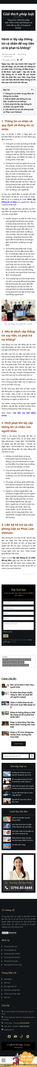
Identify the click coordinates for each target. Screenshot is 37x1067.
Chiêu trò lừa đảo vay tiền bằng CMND (21, 819)
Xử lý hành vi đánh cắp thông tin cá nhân (15, 665)
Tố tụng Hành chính (12, 953)
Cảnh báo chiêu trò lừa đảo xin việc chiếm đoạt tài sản (23, 832)
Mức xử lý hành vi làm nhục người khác (22, 686)
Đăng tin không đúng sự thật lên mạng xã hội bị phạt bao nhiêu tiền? (22, 714)
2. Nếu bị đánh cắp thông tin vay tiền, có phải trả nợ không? (17, 100)
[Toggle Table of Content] (32, 90)
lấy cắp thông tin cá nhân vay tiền (13, 662)
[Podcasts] (27, 1037)
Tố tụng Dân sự (10, 950)
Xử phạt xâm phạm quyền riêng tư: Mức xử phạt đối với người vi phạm (21, 694)
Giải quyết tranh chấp (13, 964)
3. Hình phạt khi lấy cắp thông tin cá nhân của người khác (17, 105)
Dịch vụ (7, 982)
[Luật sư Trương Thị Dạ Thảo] (18, 873)
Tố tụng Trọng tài (11, 961)
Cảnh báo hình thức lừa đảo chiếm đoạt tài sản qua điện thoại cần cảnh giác (21, 825)
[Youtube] (15, 1037)
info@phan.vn (9, 1030)
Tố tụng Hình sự (10, 946)
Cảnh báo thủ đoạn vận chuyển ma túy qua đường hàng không (23, 787)
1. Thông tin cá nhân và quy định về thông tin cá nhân (18, 94)
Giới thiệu (8, 979)
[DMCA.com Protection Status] (18, 933)
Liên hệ (7, 997)
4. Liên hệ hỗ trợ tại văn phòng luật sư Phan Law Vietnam (18, 110)
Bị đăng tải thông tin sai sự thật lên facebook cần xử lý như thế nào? (21, 773)
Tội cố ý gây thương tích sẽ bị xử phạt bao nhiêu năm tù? (22, 780)
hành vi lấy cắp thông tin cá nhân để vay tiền (16, 660)
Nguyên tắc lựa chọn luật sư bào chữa (22, 800)
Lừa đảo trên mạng (18, 845)
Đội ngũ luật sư (10, 986)
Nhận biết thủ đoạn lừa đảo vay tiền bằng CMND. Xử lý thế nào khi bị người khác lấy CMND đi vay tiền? (22, 839)
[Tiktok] (21, 1037)
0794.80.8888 (10, 1065)
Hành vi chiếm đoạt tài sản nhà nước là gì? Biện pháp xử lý (22, 704)
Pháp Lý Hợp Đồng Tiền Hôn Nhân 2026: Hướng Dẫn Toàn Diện (22, 724)
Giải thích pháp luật (8, 54)
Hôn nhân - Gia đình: (16, 1026)
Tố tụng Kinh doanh (12, 957)
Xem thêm (18, 744)
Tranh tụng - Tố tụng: (16, 1023)
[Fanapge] (9, 1037)
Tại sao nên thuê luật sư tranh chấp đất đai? (22, 794)
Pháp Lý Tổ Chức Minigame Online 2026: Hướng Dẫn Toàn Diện (22, 734)
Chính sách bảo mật (12, 994)
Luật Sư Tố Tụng (16, 1045)
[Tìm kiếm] (32, 756)
